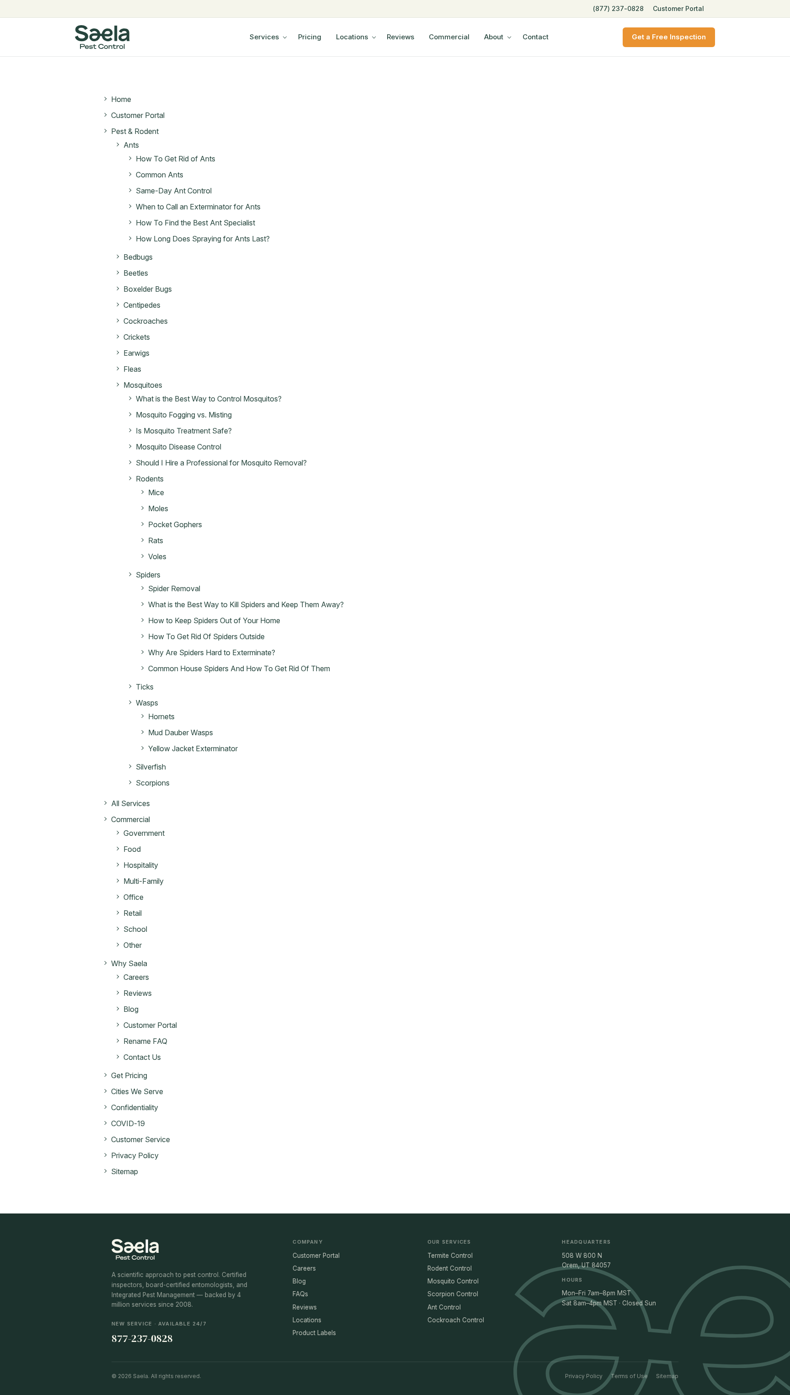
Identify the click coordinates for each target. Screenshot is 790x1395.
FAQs (300, 1294)
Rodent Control (449, 1268)
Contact (536, 36)
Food (132, 849)
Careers (136, 977)
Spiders (148, 574)
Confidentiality (134, 1107)
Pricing (309, 36)
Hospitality (140, 865)
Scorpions (153, 782)
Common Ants (159, 174)
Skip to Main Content (7, 14)
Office (133, 897)
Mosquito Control (453, 1281)
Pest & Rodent (135, 131)
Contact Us (142, 1057)
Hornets (161, 716)
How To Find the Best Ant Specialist (195, 222)
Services (264, 36)
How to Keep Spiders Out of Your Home (214, 620)
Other (132, 945)
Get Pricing (129, 1075)
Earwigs (136, 353)
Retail (132, 913)
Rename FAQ (145, 1041)
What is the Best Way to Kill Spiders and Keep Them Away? (246, 604)
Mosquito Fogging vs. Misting (184, 414)
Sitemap (124, 1171)
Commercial (449, 36)
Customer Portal (678, 8)
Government (144, 833)
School (135, 929)
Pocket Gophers (175, 524)
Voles (157, 556)
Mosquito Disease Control (178, 446)
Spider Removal (174, 588)
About (493, 36)
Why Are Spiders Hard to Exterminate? (211, 652)
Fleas (132, 369)
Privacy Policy (135, 1155)
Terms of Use (629, 1376)
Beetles (135, 273)
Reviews (400, 36)
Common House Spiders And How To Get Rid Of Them (239, 668)
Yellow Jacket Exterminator (193, 748)
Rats (155, 540)
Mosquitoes (142, 385)
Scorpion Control (452, 1294)
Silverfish (151, 766)
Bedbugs (138, 257)
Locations (352, 36)
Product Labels (314, 1332)
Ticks (145, 686)
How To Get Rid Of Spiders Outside (206, 636)
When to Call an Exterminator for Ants (198, 206)
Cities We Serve (137, 1091)
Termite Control (450, 1255)
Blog (131, 1009)
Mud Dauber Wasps (180, 732)
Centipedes (141, 305)
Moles (158, 508)
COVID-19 (128, 1123)
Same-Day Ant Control (174, 190)
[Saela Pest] (125, 37)
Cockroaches (145, 321)
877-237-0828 (142, 1338)
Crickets (136, 337)
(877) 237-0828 (618, 8)
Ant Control (444, 1307)
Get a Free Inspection (669, 36)
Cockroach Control (455, 1320)
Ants (131, 145)
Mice (156, 492)
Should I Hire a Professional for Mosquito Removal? (221, 462)
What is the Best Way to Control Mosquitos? (209, 398)
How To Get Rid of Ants (175, 158)
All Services (130, 803)
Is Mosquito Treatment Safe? (184, 430)
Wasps (147, 702)
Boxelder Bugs (147, 289)
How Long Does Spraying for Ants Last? (203, 238)
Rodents (150, 478)
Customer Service (140, 1139)
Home (121, 99)
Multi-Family (143, 881)
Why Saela (129, 963)
